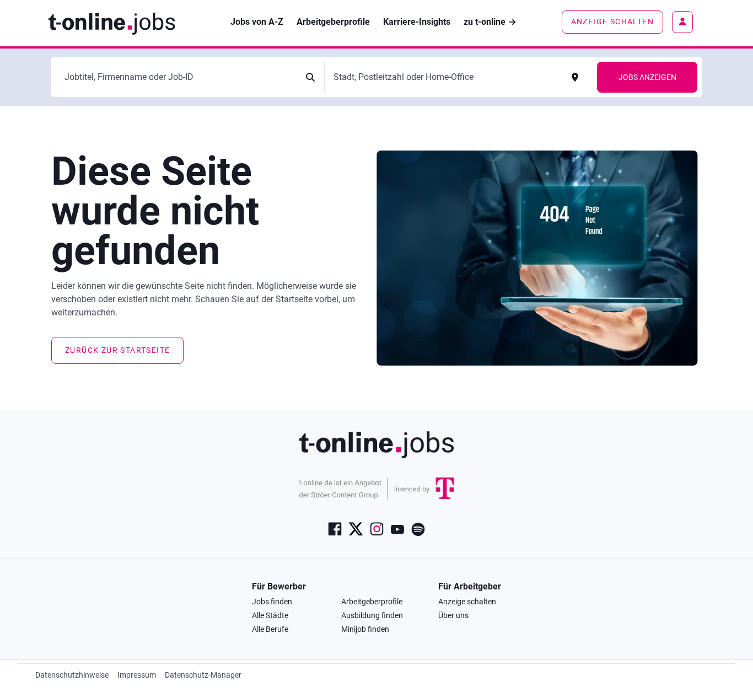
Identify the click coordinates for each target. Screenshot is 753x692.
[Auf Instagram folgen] (377, 528)
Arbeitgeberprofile (371, 601)
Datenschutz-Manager (203, 674)
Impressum (136, 674)
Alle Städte (270, 615)
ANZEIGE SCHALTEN (612, 21)
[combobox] (178, 77)
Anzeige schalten (467, 601)
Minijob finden (365, 629)
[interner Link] (111, 22)
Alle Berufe (270, 629)
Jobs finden (272, 601)
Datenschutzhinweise (72, 674)
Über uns (453, 615)
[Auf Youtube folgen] (397, 528)
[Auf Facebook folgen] (335, 528)
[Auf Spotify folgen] (418, 528)
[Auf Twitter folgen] (355, 528)
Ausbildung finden (372, 615)
